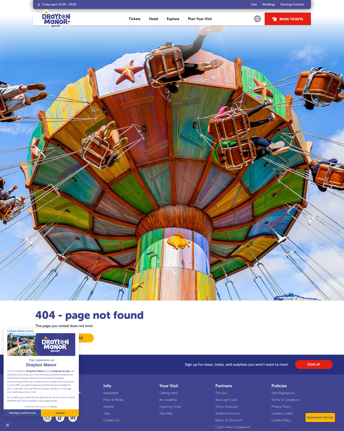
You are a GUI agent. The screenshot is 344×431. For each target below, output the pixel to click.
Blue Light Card (226, 400)
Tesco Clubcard (226, 407)
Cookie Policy (281, 420)
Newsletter (111, 393)
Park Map (165, 413)
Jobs (106, 413)
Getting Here (168, 393)
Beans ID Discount (228, 420)
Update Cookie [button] (282, 413)
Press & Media (113, 400)
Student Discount (227, 413)
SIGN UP (313, 364)
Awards (108, 407)
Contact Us (111, 420)
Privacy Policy (281, 407)
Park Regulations (283, 393)
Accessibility (168, 400)
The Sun (221, 393)
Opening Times (170, 407)
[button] (134, 19)
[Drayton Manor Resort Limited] (56, 19)
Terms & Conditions (285, 400)
